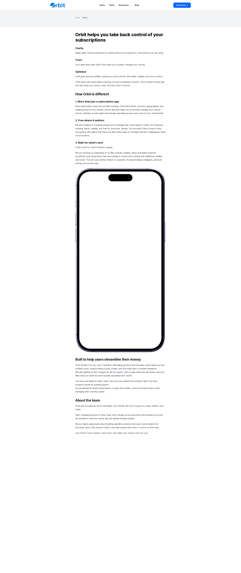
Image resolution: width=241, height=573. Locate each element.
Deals (111, 5)
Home (102, 5)
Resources (123, 5)
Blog (137, 5)
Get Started (181, 5)
